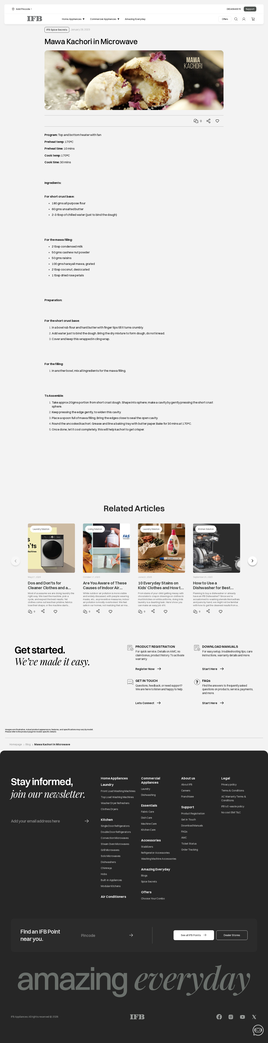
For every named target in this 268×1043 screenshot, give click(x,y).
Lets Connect (144, 703)
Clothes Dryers (109, 809)
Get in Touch (188, 819)
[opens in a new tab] (219, 1017)
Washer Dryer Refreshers (115, 803)
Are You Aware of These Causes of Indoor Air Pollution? (105, 585)
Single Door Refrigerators (115, 826)
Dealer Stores (232, 935)
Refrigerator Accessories (155, 852)
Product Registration (193, 813)
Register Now (145, 669)
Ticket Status (189, 843)
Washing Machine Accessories (158, 858)
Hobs (104, 874)
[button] (252, 560)
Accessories (151, 840)
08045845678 (234, 8)
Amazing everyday (135, 19)
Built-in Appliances (111, 880)
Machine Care (149, 823)
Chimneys (106, 868)
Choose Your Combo (153, 898)
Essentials (149, 805)
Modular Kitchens (111, 886)
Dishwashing (148, 795)
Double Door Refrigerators (116, 832)
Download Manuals (192, 825)
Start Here (209, 669)
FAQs (184, 831)
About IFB (186, 784)
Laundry (145, 789)
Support (250, 8)
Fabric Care (147, 811)
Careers (185, 790)
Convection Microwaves (115, 838)
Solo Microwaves (111, 856)
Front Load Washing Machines (118, 791)
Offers (225, 19)
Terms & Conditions (232, 790)
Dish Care (146, 817)
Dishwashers (108, 862)
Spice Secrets (149, 881)
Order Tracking (189, 849)
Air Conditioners (113, 897)
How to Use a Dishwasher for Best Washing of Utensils (211, 585)
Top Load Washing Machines (117, 797)
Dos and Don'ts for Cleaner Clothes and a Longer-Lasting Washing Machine (50, 585)
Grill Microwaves (110, 850)
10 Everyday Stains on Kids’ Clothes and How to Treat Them (160, 585)
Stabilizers (147, 846)
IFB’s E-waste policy (232, 806)
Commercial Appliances (150, 780)
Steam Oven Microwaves (115, 844)
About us (188, 778)
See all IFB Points (191, 935)
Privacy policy (228, 784)
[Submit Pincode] (131, 935)
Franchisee (187, 796)
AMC (184, 837)
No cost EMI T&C (231, 812)
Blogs (144, 875)
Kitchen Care (148, 829)
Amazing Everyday (155, 869)
